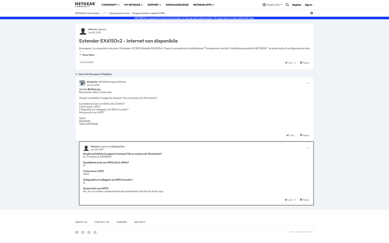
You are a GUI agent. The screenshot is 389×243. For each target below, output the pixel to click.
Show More (88, 55)
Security (140, 222)
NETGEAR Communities (87, 13)
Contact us (101, 222)
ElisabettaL (92, 82)
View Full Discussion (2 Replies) (95, 74)
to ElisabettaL (117, 146)
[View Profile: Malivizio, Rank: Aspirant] (83, 31)
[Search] (287, 5)
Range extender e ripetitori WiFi (149, 13)
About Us (81, 222)
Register (297, 4)
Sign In (308, 4)
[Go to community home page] (85, 4)
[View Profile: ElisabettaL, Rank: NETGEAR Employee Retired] (82, 83)
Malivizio (92, 29)
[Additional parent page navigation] (104, 13)
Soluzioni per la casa (119, 13)
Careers (122, 222)
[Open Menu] (312, 13)
